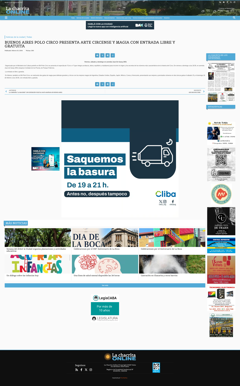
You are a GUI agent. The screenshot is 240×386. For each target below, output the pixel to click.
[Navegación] (6, 17)
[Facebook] (227, 2)
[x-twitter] (231, 2)
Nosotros (167, 18)
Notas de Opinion (109, 18)
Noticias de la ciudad (83, 18)
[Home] (120, 356)
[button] (97, 55)
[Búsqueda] (234, 17)
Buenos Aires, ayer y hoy (124, 18)
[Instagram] (234, 2)
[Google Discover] (224, 2)
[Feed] (220, 2)
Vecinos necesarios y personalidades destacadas (147, 18)
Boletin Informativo (96, 18)
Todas (73, 18)
